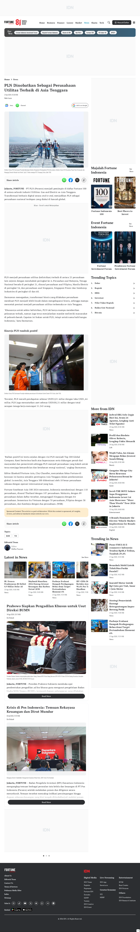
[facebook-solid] (70, 180)
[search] (109, 22)
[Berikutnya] (89, 572)
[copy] (84, 180)
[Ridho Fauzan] (7, 548)
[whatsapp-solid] (64, 180)
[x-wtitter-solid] (77, 180)
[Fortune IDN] (15, 22)
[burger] (134, 22)
